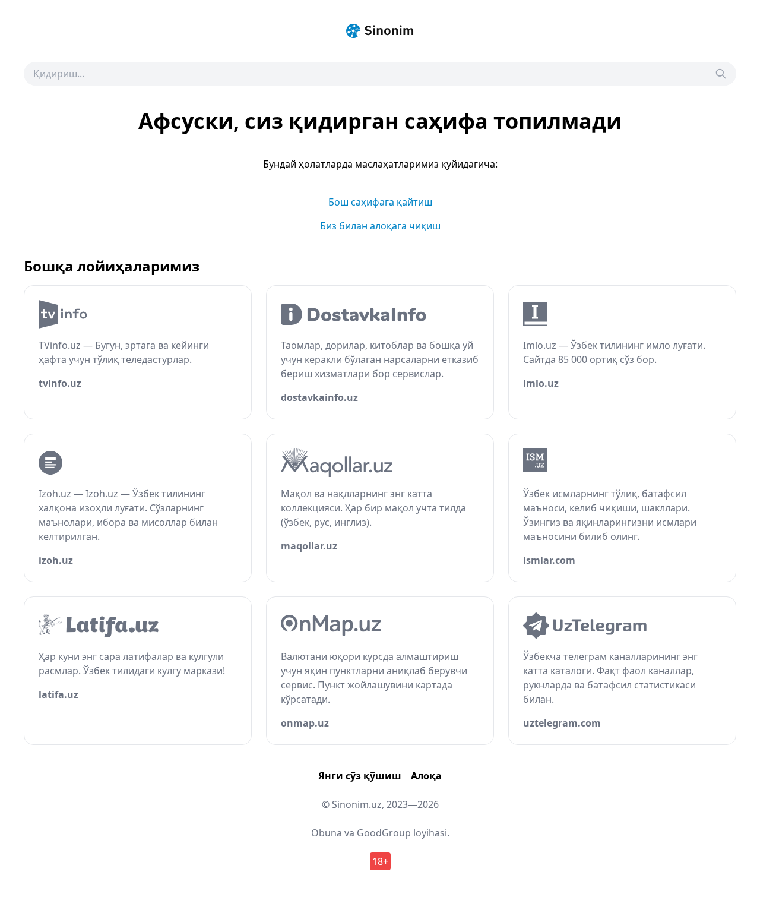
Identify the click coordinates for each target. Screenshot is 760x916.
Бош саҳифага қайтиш (380, 202)
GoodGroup (384, 832)
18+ (380, 861)
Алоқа (426, 775)
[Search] (720, 74)
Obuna (326, 832)
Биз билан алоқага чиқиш (380, 225)
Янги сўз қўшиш (359, 775)
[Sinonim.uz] (380, 31)
